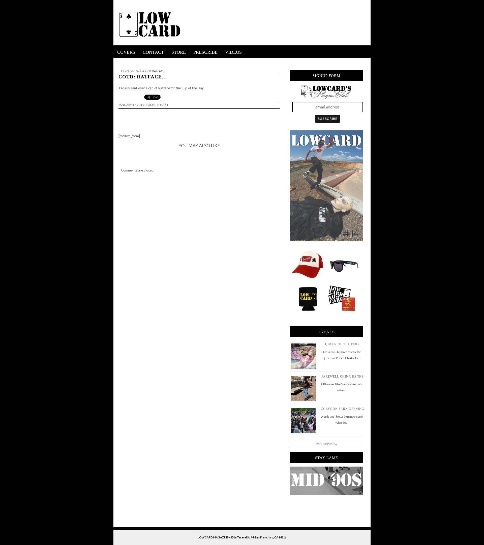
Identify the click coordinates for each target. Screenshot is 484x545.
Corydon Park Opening (342, 409)
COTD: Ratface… (142, 76)
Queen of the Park (342, 344)
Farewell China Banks (342, 376)
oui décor (120, 61)
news (136, 71)
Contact (153, 52)
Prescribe (205, 52)
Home (125, 71)
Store (178, 52)
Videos (233, 52)
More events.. (326, 444)
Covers (126, 52)
